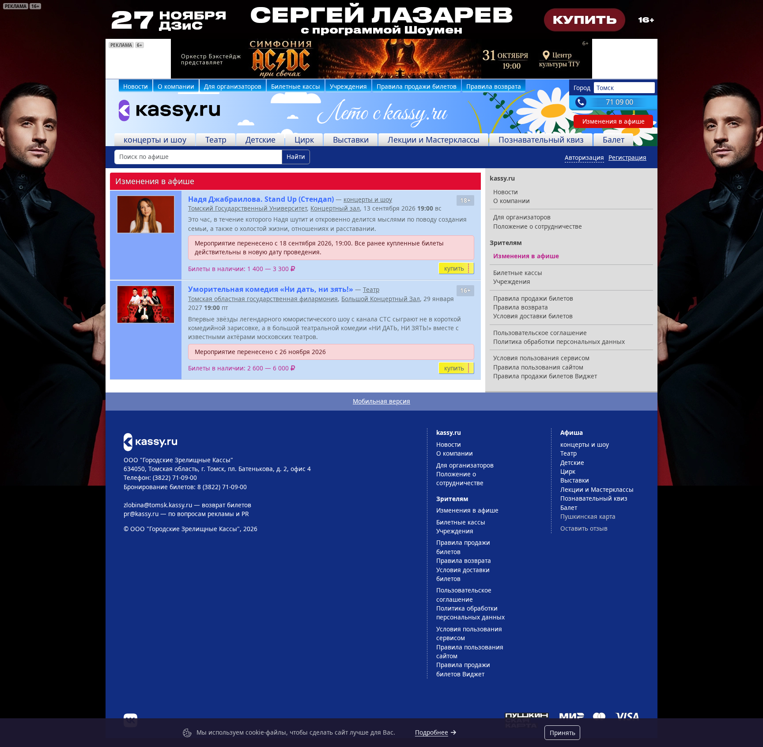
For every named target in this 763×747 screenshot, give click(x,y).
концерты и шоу (155, 139)
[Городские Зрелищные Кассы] (165, 112)
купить (454, 268)
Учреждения (348, 86)
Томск (605, 87)
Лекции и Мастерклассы (434, 139)
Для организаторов (232, 86)
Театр (216, 139)
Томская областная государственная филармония (263, 298)
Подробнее (431, 732)
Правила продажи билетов (417, 86)
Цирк (304, 139)
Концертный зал (335, 208)
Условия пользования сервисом (541, 358)
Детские (261, 139)
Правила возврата (493, 86)
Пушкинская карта (588, 516)
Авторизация (584, 157)
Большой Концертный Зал (380, 298)
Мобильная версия (381, 401)
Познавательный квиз (541, 139)
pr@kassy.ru (141, 513)
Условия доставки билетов (533, 316)
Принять (562, 732)
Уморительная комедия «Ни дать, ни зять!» (270, 289)
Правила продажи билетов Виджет (545, 376)
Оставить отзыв (584, 528)
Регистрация (627, 157)
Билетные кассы (295, 86)
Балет (613, 139)
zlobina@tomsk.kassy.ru (158, 505)
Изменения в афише (613, 121)
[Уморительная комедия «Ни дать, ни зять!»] (146, 304)
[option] (381, 59)
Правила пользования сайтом (538, 367)
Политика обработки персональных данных (559, 341)
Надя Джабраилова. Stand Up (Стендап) (261, 199)
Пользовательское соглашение (540, 332)
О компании (176, 86)
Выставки (351, 139)
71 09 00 (619, 102)
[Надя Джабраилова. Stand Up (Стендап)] (146, 214)
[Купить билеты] (150, 441)
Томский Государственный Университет (247, 208)
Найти (296, 156)
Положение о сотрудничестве (537, 226)
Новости (135, 86)
